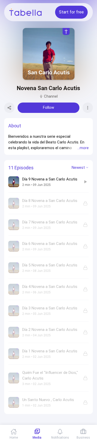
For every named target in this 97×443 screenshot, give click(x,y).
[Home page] (25, 12)
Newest (78, 167)
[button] (48, 142)
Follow (48, 107)
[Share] (9, 108)
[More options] (88, 108)
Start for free (71, 12)
